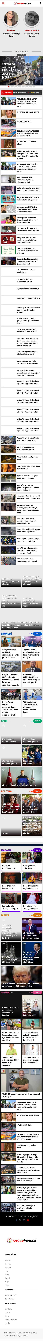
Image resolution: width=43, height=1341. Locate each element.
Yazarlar (7, 1260)
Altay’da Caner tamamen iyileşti (27, 92)
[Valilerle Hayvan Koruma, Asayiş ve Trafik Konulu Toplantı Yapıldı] (8, 193)
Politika (7, 1275)
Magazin (8, 1278)
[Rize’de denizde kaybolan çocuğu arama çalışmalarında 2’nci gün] (8, 324)
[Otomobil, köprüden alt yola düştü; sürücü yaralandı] (8, 357)
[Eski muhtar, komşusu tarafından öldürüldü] (8, 285)
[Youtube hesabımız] (28, 1220)
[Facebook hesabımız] (16, 1220)
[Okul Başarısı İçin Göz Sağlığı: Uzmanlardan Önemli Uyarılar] (8, 234)
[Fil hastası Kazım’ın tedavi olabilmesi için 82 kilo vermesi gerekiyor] (11, 1024)
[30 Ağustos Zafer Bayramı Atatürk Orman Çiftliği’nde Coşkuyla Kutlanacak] (8, 243)
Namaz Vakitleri (10, 1295)
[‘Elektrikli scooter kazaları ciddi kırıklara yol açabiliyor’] (21, 1080)
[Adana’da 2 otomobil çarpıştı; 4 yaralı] (8, 462)
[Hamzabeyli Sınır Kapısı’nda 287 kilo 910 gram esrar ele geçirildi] (8, 501)
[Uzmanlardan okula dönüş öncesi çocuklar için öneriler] (8, 366)
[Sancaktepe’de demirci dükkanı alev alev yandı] (8, 472)
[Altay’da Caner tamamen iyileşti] (8, 304)
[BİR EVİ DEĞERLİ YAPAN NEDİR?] (8, 118)
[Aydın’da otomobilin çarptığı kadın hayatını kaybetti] (8, 481)
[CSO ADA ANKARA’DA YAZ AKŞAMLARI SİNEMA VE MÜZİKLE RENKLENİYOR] (8, 1173)
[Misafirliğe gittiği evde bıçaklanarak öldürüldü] (8, 453)
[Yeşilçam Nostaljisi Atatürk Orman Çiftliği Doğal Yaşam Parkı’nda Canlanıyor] (8, 212)
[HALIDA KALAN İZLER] (8, 127)
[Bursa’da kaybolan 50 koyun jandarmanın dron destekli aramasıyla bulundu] (8, 554)
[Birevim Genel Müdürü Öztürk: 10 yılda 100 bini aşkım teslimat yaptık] (32, 666)
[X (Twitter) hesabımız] (20, 1220)
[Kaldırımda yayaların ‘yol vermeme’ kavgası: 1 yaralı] (8, 334)
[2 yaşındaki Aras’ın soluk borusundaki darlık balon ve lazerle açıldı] (32, 1024)
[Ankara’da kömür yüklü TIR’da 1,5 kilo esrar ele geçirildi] (8, 443)
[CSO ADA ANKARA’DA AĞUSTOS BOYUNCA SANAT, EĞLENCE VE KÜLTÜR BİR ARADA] (8, 136)
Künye (7, 1285)
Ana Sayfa (8, 1309)
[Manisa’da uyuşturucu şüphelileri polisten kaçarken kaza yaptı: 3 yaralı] (8, 491)
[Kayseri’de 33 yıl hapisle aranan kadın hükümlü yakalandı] (8, 535)
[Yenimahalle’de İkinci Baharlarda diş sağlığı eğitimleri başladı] (8, 183)
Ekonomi (8, 1267)
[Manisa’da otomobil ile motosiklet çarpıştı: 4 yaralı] (8, 564)
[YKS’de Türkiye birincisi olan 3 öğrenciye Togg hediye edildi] (8, 386)
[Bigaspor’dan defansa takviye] (8, 294)
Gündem (8, 1264)
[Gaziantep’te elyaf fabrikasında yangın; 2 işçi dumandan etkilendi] (8, 313)
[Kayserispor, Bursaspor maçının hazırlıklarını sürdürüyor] (8, 544)
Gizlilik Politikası (11, 1320)
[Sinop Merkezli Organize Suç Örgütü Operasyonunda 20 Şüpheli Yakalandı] (8, 265)
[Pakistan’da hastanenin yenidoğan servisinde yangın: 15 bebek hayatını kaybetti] (8, 376)
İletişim (7, 1323)
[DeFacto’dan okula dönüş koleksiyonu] (8, 275)
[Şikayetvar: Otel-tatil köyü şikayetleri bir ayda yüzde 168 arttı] (11, 641)
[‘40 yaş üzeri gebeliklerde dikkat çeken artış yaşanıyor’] (11, 1049)
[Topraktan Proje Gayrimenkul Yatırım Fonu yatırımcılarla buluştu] (32, 641)
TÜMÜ (21, 55)
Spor (6, 1271)
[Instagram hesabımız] (24, 1220)
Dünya (7, 1282)
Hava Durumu (10, 1299)
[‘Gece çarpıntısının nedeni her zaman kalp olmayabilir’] (32, 1049)
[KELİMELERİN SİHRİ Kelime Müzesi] (8, 147)
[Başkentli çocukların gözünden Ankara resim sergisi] (8, 1184)
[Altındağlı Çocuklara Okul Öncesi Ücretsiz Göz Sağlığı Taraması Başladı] (8, 223)
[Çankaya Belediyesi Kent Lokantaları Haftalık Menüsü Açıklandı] (8, 254)
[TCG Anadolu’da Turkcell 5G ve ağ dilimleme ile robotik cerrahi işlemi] (32, 694)
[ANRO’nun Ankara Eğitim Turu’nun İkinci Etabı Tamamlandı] (8, 1211)
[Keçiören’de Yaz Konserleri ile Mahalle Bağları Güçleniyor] (8, 203)
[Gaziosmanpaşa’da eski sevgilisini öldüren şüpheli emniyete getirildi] (8, 524)
